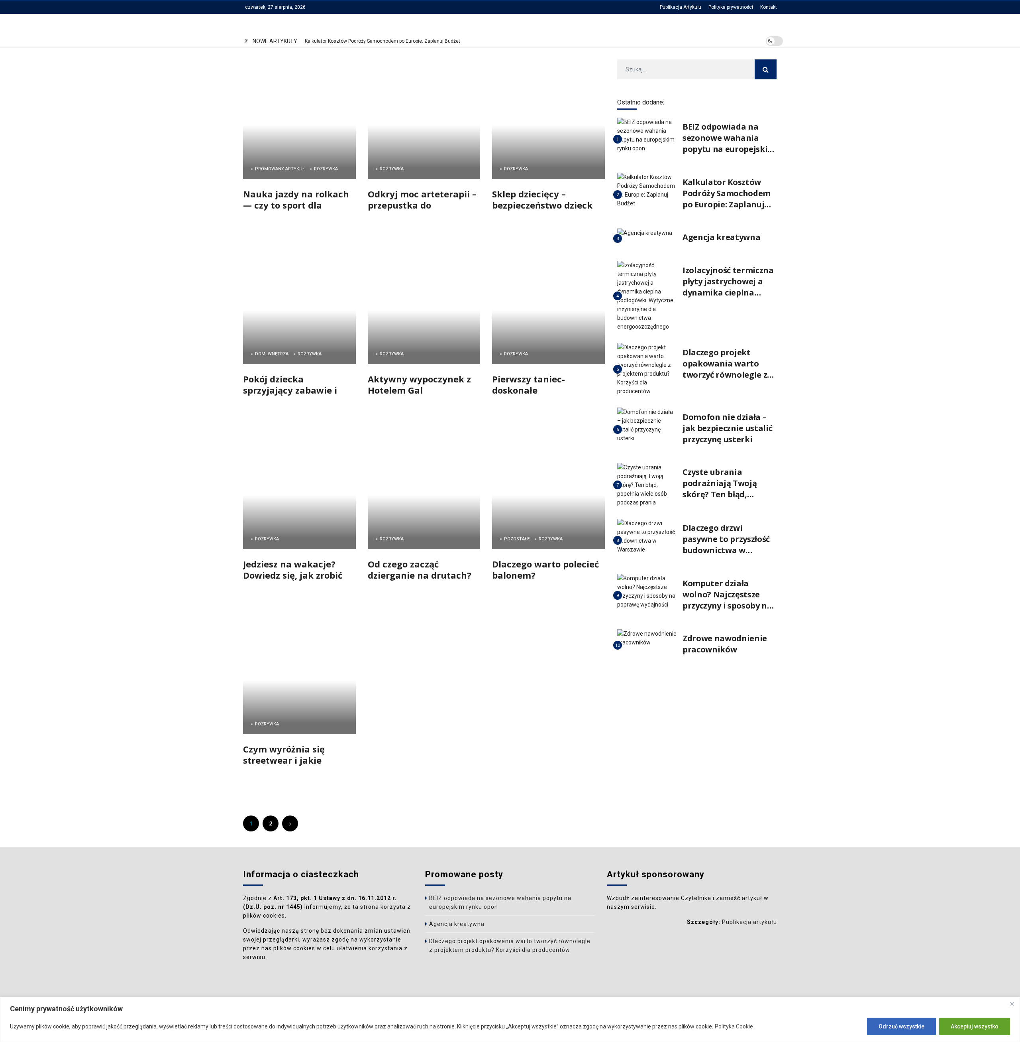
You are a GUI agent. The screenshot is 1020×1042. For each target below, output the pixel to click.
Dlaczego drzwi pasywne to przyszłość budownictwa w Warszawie (726, 544)
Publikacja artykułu (749, 922)
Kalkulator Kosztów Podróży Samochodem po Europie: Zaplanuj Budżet (382, 41)
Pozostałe (517, 539)
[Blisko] (1011, 1004)
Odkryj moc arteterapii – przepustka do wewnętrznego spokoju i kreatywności (422, 210)
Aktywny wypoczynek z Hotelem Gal (419, 384)
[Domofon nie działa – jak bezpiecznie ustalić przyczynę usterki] (647, 425)
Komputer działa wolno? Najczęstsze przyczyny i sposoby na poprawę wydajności (727, 600)
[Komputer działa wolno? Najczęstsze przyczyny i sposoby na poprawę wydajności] (647, 591)
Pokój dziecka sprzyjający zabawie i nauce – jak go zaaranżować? (290, 395)
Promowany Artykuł (280, 168)
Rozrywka (326, 168)
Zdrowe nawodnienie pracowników (725, 644)
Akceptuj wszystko (974, 1026)
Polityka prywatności (730, 7)
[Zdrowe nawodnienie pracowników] (647, 637)
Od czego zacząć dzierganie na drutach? (419, 569)
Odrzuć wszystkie (901, 1026)
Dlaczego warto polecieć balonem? (545, 569)
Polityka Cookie (734, 1026)
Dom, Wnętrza (271, 354)
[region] (510, 1019)
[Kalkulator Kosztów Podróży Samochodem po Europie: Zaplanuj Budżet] (647, 190)
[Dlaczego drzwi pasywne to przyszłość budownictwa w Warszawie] (647, 535)
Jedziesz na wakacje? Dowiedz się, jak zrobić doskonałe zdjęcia (292, 575)
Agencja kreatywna (721, 237)
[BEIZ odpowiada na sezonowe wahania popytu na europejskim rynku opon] (647, 135)
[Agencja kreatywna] (644, 232)
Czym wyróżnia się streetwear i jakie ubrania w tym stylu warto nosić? (288, 765)
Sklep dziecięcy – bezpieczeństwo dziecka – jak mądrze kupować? (545, 205)
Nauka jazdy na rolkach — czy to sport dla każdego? (296, 205)
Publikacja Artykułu (680, 7)
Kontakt (768, 7)
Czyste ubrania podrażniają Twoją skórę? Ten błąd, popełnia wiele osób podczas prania (722, 494)
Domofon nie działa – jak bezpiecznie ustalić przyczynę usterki (727, 428)
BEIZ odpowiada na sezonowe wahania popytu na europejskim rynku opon (729, 143)
